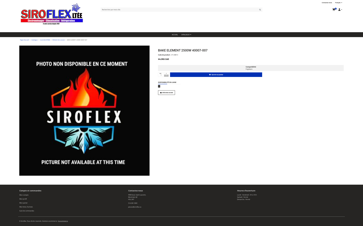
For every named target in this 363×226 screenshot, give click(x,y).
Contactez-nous (327, 2)
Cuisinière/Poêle (45, 40)
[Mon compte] (340, 9)
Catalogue (185, 35)
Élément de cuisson (58, 40)
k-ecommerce (63, 221)
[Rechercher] (260, 10)
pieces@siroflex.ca (134, 207)
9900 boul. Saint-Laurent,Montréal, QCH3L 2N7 (137, 197)
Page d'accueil (24, 40)
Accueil (175, 35)
